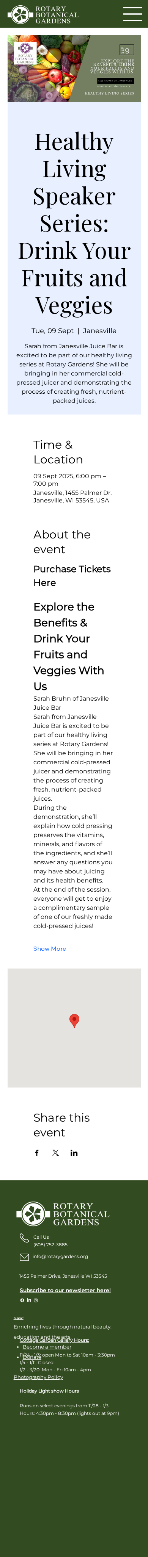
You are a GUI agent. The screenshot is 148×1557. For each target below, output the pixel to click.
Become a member (47, 1347)
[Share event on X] (55, 1153)
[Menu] (133, 14)
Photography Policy (38, 1377)
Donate (32, 1357)
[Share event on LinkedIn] (74, 1153)
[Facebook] (22, 1300)
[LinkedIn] (29, 1300)
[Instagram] (35, 1300)
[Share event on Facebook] (37, 1153)
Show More (49, 948)
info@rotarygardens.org (60, 1256)
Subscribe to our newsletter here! (65, 1290)
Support (19, 1318)
